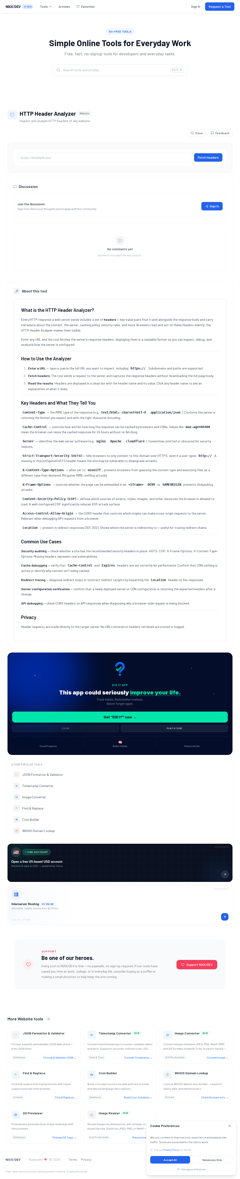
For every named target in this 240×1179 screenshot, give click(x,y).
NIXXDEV (13, 6)
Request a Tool (220, 6)
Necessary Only (212, 1159)
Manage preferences (193, 1169)
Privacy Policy (171, 1149)
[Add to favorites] (74, 1033)
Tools (44, 6)
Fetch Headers (208, 157)
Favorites (88, 6)
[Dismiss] (229, 1125)
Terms (72, 1159)
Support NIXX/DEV (199, 964)
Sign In (195, 6)
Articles (64, 6)
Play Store (174, 728)
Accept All (170, 1159)
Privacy (86, 1159)
